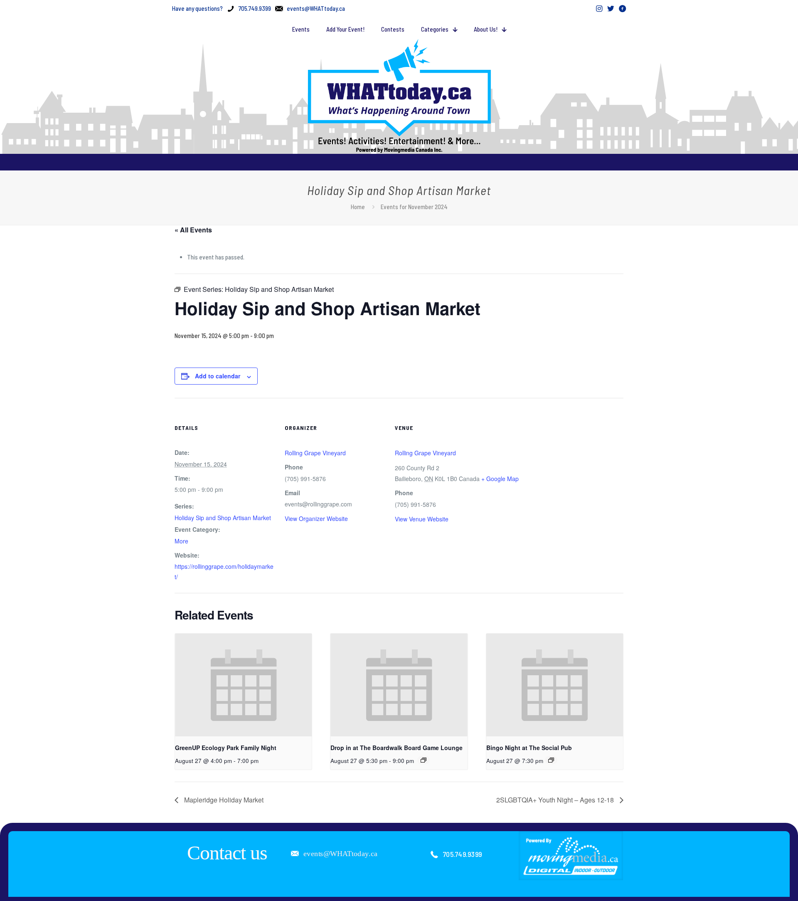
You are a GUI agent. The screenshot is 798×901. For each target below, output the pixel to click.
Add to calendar (217, 376)
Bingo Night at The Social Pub (529, 747)
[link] (571, 855)
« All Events (193, 230)
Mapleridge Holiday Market (223, 800)
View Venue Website (421, 519)
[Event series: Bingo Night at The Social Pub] (551, 760)
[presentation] (243, 685)
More (181, 541)
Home (358, 206)
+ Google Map (500, 478)
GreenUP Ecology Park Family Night (225, 747)
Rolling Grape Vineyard (315, 453)
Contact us (227, 853)
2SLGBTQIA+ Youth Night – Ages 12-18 (556, 800)
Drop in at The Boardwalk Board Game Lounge (396, 747)
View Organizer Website (316, 518)
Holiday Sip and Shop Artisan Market (223, 517)
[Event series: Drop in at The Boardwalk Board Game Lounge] (423, 760)
